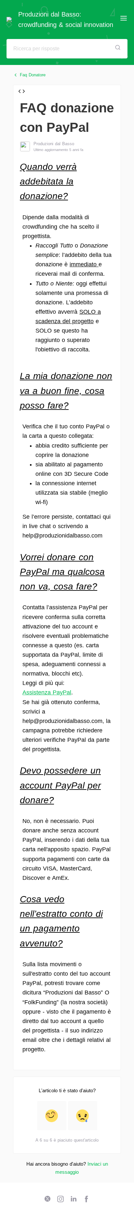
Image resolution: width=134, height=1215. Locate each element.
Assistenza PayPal (46, 692)
